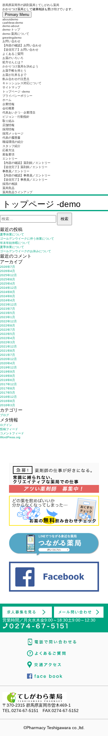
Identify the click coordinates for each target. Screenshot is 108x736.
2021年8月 (7, 350)
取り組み (8, 121)
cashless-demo (12, 22)
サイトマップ (11, 87)
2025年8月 (7, 279)
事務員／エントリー (15, 171)
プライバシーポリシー (17, 95)
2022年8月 (7, 325)
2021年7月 (7, 354)
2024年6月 (7, 296)
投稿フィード (9, 429)
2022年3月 (7, 342)
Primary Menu (17, 14)
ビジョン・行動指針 (15, 116)
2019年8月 (7, 375)
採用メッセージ (12, 133)
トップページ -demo (16, 91)
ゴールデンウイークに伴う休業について (27, 238)
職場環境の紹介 (12, 141)
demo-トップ (11, 29)
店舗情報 (8, 125)
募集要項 (8, 154)
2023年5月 (7, 313)
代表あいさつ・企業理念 (18, 112)
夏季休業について (12, 234)
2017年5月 (7, 392)
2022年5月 (7, 333)
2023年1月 (7, 317)
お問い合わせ (11, 41)
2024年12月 (8, 287)
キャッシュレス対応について (21, 83)
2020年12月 (8, 359)
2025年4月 (7, 283)
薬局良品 (8, 188)
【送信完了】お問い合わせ (20, 49)
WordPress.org (10, 437)
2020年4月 (7, 363)
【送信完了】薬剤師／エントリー (24, 167)
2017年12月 (8, 384)
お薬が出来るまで (14, 74)
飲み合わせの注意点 (15, 79)
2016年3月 (7, 405)
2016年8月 (7, 401)
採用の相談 (9, 183)
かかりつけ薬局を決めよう (20, 66)
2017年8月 (7, 388)
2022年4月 (7, 338)
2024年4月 (7, 300)
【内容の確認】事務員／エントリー (26, 175)
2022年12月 (8, 321)
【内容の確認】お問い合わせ (21, 45)
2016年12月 (8, 396)
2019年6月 (7, 380)
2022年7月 (7, 329)
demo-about (10, 26)
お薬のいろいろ (12, 58)
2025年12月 (8, 275)
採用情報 (8, 129)
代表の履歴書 (11, 137)
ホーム (6, 100)
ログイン (6, 425)
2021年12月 (8, 346)
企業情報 (8, 104)
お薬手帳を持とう (14, 70)
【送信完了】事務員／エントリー (24, 179)
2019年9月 (7, 371)
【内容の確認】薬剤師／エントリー (26, 162)
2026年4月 (7, 271)
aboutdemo (10, 19)
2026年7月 (7, 266)
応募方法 (8, 150)
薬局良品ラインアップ (17, 192)
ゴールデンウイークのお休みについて (25, 251)
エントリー (9, 158)
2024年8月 (7, 292)
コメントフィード (12, 433)
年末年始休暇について (15, 242)
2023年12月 (8, 304)
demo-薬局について (15, 33)
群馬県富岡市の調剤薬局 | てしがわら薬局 (30, 5)
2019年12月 (8, 367)
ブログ (4, 415)
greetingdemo (12, 37)
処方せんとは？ (12, 62)
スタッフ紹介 (11, 146)
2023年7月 (7, 308)
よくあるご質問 (12, 53)
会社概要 (8, 108)
